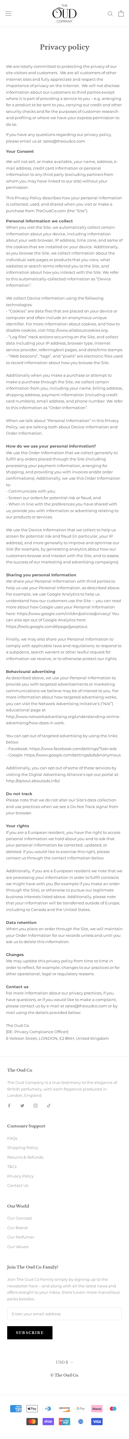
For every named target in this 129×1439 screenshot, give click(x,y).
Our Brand (17, 1227)
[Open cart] (121, 14)
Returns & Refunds (25, 1157)
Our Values (17, 1246)
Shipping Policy (22, 1147)
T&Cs (11, 1166)
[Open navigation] (8, 13)
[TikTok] (49, 1105)
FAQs (12, 1138)
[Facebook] (9, 1105)
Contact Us (17, 1185)
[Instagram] (36, 1105)
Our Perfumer (20, 1237)
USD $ (62, 1362)
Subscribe (30, 1333)
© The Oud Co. (64, 1375)
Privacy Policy (20, 1176)
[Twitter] (22, 1105)
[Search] (110, 13)
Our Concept (19, 1218)
